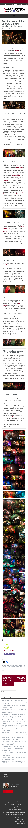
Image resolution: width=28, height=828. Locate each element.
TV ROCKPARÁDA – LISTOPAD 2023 (20, 678)
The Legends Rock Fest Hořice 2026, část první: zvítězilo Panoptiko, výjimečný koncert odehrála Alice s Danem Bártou (14, 743)
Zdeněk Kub (12, 52)
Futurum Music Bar (10, 666)
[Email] (14, 654)
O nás (14, 807)
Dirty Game (11, 118)
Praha (3, 669)
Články (4, 665)
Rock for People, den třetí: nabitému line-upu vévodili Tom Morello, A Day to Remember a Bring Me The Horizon (14, 702)
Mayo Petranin (16, 175)
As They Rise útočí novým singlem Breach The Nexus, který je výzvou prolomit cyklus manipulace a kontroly (13, 716)
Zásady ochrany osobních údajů (14, 809)
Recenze (16, 665)
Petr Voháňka (18, 193)
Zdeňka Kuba (15, 417)
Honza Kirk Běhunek (18, 666)
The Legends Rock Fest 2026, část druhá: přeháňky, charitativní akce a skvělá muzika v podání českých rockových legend (13, 737)
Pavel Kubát (19, 167)
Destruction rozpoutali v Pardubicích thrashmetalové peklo (8, 680)
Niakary (22, 397)
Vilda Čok (16, 669)
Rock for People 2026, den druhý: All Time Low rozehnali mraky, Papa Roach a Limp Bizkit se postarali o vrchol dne (14, 711)
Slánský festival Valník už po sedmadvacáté (13, 746)
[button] (9, 105)
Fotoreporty (8, 665)
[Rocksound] (14, 8)
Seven (12, 669)
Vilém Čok (5, 265)
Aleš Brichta (22, 665)
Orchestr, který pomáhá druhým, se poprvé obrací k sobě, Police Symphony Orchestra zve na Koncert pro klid (14, 754)
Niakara (17, 50)
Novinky (12, 665)
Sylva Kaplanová (13, 28)
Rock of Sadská (8, 669)
